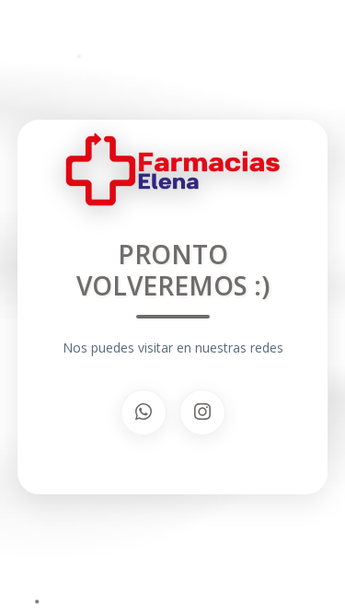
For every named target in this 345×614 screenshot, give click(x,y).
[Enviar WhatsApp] (144, 412)
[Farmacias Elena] (173, 177)
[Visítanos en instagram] (202, 412)
